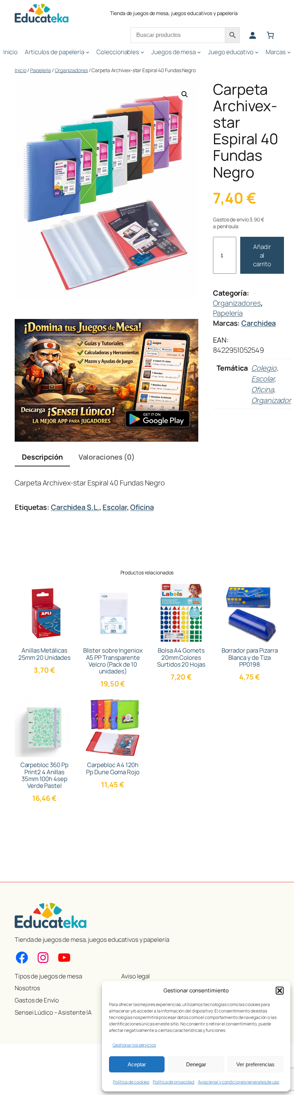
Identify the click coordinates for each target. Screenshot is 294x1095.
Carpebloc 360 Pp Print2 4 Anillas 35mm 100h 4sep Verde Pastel (44, 775)
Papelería (40, 70)
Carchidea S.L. (75, 507)
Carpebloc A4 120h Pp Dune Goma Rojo (112, 768)
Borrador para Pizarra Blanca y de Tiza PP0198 (250, 657)
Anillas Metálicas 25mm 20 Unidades (44, 654)
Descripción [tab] (42, 457)
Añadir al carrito (262, 255)
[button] (279, 990)
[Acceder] (252, 35)
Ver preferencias (255, 1064)
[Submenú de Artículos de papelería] (87, 52)
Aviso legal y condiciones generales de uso (238, 1082)
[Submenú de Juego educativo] (257, 52)
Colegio (263, 368)
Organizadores (71, 70)
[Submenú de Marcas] (289, 52)
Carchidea (258, 323)
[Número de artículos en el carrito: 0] (270, 35)
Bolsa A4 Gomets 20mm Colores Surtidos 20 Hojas (181, 657)
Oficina (262, 389)
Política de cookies (131, 1082)
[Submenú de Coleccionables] (142, 52)
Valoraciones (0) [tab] (107, 457)
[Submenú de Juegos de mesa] (199, 52)
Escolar (262, 379)
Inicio (20, 70)
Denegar (196, 1064)
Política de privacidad (173, 1082)
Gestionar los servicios (134, 1045)
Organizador (271, 400)
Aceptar (137, 1064)
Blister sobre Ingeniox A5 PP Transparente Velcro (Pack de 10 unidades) (113, 660)
